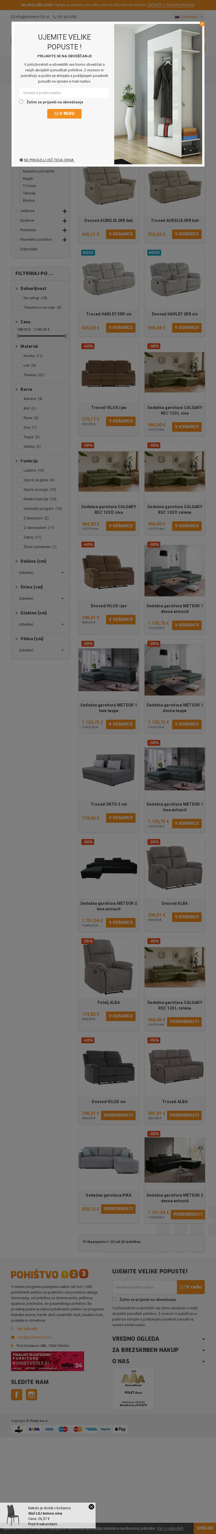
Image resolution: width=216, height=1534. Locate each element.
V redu (66, 113)
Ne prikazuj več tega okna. (49, 160)
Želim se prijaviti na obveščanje (54, 102)
